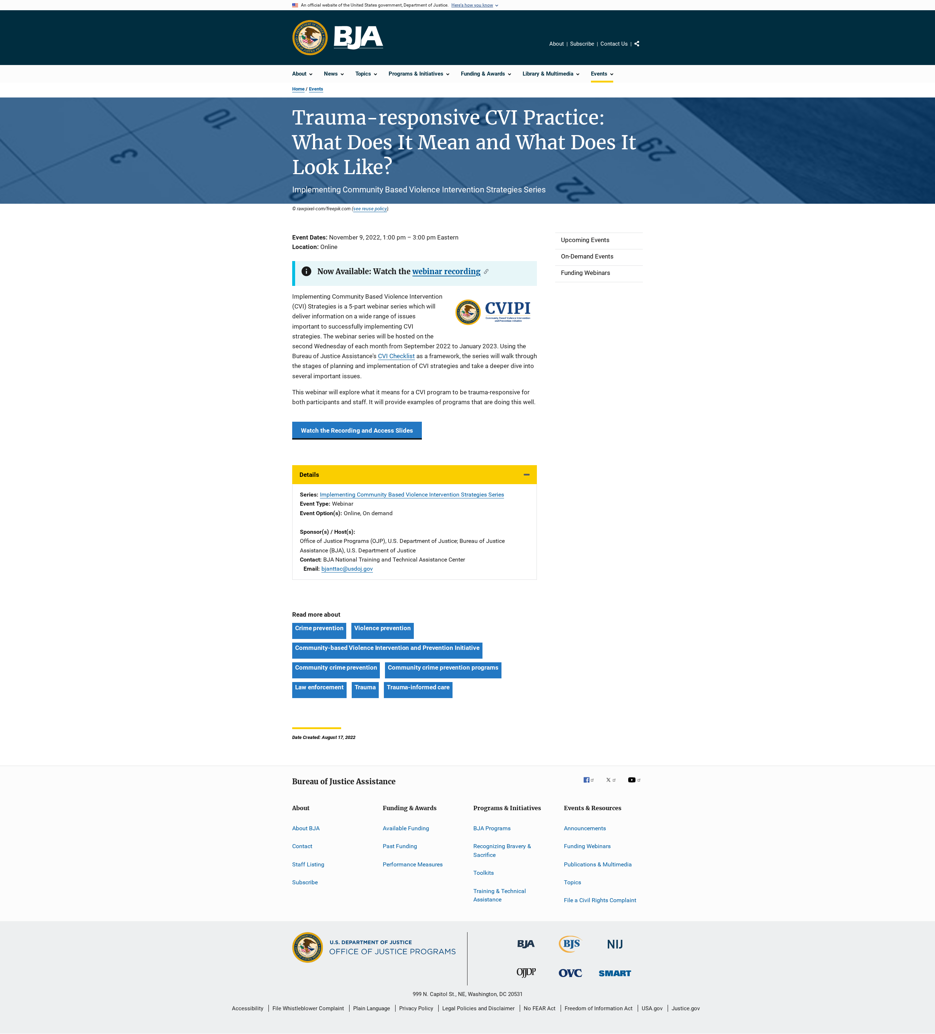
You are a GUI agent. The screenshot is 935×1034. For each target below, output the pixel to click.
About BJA (306, 828)
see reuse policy (370, 208)
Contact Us (614, 44)
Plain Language (371, 1008)
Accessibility (247, 1008)
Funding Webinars (587, 846)
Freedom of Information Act (599, 1008)
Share (642, 49)
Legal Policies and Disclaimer (478, 1008)
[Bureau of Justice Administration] (526, 949)
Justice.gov (686, 1008)
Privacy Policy (416, 1008)
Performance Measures (413, 864)
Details (309, 474)
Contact (302, 846)
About (556, 44)
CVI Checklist (396, 356)
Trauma (365, 687)
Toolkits (483, 872)
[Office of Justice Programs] (310, 37)
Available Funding (406, 828)
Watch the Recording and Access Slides (357, 430)
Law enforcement (319, 687)
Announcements (585, 828)
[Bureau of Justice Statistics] (571, 954)
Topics (572, 882)
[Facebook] (592, 785)
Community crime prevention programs (443, 667)
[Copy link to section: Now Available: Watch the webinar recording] (484, 271)
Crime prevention (319, 628)
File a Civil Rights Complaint (600, 900)
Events (316, 89)
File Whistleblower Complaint (308, 1008)
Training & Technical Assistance (499, 895)
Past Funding (400, 846)
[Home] (358, 38)
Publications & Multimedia (598, 864)
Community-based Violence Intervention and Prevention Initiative (387, 647)
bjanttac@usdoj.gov (347, 568)
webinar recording (446, 271)
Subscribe (582, 44)
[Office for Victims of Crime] (570, 978)
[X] (614, 785)
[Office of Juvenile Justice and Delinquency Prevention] (526, 979)
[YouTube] (635, 785)
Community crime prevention (336, 667)
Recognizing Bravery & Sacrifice (502, 850)
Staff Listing (308, 864)
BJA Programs (492, 828)
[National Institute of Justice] (615, 950)
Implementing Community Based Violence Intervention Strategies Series (412, 494)
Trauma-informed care (418, 687)
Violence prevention (382, 628)
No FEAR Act (540, 1008)
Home (298, 89)
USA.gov (652, 1008)
